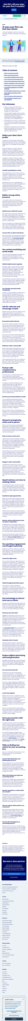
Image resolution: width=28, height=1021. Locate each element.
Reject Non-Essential (14, 1015)
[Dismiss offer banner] (25, 2)
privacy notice (11, 1008)
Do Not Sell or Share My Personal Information (14, 1011)
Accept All (14, 1019)
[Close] (23, 999)
